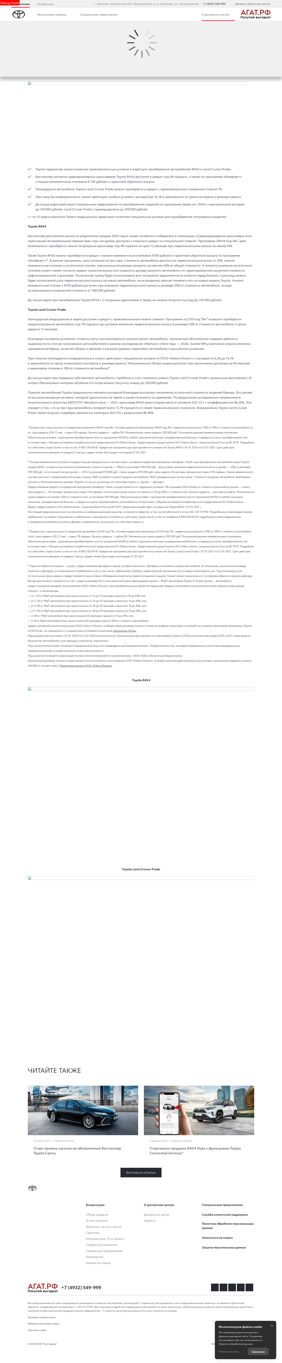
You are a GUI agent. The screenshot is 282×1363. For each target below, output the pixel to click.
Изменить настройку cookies (43, 1323)
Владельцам (45, 4)
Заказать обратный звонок (252, 4)
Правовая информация (41, 1317)
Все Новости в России (141, 1172)
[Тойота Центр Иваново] (255, 14)
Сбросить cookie (37, 1330)
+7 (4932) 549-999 (213, 4)
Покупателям (21, 4)
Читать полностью (229, 1351)
